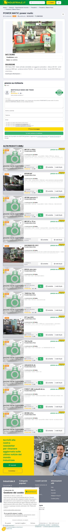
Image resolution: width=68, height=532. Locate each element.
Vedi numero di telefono (34, 133)
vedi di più (59, 167)
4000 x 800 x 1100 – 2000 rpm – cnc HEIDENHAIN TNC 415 (39, 347)
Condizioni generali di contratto (23, 125)
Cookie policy (55, 498)
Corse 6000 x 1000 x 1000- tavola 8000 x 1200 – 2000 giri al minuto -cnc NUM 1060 (43, 396)
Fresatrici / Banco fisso (46, 7)
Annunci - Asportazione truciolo (19, 7)
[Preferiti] (63, 14)
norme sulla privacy (42, 136)
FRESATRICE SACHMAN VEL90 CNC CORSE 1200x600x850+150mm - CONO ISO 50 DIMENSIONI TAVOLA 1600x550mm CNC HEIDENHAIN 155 (44, 252)
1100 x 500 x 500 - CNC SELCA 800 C (34, 276)
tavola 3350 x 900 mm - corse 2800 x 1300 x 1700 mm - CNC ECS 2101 (43, 204)
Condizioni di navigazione (21, 124)
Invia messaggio (35, 129)
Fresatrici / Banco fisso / (13, 9)
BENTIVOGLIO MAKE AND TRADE (22, 90)
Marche (53, 490)
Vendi (52, 2)
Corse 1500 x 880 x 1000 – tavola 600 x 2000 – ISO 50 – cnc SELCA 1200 (43, 419)
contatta (50, 167)
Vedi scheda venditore (17, 95)
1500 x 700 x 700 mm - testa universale (34, 299)
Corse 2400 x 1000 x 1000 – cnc (32, 371)
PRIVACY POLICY (56, 495)
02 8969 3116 (8, 528)
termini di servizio (54, 136)
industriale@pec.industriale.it (15, 527)
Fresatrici (34, 7)
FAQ (52, 487)
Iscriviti (13, 465)
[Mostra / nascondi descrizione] (13, 73)
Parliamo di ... (39, 494)
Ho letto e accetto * (18, 124)
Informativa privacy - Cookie (42, 524)
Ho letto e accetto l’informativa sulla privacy (17, 122)
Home (5, 7)
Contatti (53, 493)
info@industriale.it (9, 525)
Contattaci (11, 471)
